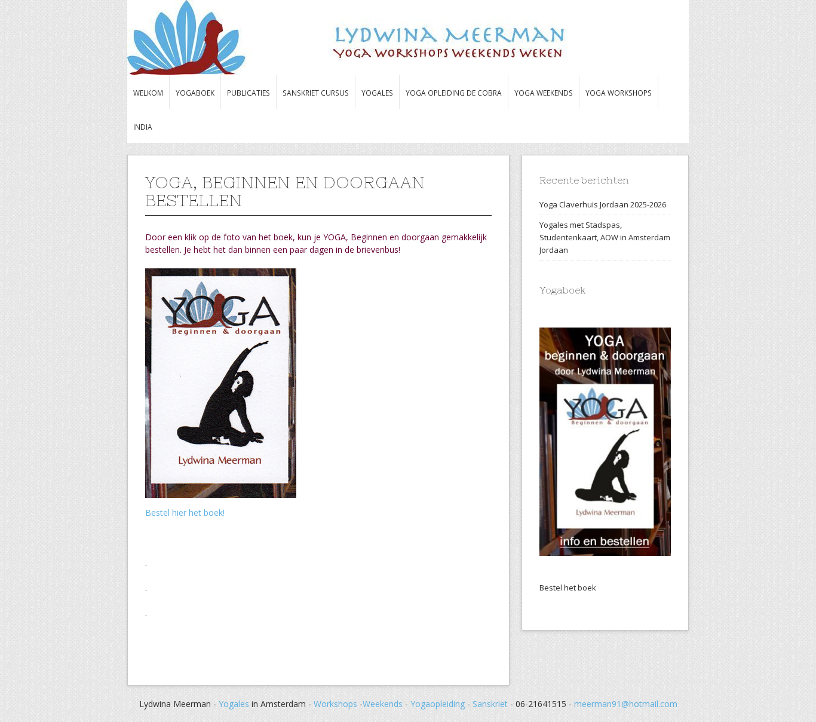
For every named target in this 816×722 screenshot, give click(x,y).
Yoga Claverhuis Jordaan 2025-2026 (602, 204)
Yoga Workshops (618, 92)
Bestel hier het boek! (185, 512)
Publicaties (248, 92)
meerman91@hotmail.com (625, 703)
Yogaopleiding (438, 703)
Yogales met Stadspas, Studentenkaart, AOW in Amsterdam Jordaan (604, 237)
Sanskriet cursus (316, 92)
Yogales (377, 92)
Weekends (383, 703)
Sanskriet (490, 703)
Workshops (335, 703)
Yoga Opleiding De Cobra (454, 92)
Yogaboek (195, 92)
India (142, 126)
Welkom (148, 92)
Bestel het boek (567, 587)
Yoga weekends (543, 92)
